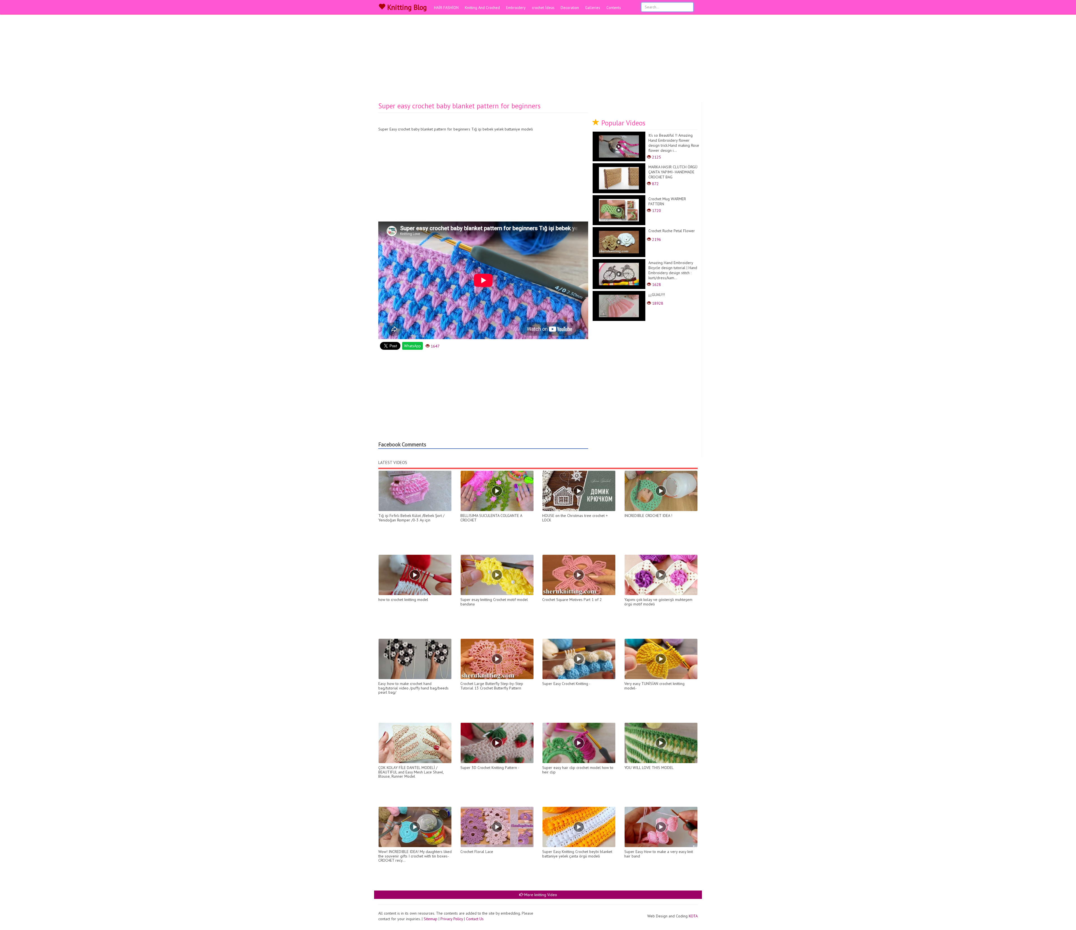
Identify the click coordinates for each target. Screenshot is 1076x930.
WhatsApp (412, 345)
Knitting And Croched (482, 7)
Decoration (570, 7)
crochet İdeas (543, 7)
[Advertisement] (538, 60)
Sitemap (430, 918)
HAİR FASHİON (446, 7)
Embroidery (516, 7)
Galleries (592, 7)
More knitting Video (540, 894)
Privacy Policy (451, 918)
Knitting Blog (406, 7)
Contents (613, 7)
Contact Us (475, 918)
